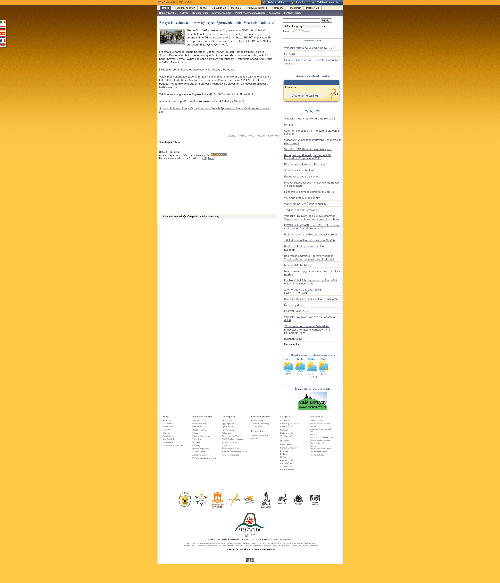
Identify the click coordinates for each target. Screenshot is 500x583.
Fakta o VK (168, 427)
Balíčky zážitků (167, 13)
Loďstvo (284, 454)
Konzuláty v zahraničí (290, 424)
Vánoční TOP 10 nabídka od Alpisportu (308, 149)
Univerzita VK (317, 416)
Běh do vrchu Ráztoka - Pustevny (304, 164)
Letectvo (284, 451)
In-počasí (312, 377)
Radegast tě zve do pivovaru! (302, 176)
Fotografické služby (201, 436)
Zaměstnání (168, 439)
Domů (165, 8)
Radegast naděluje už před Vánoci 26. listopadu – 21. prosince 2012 (307, 157)
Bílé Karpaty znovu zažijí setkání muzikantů (311, 298)
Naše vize (167, 424)
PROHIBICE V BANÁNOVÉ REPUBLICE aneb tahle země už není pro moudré (312, 227)
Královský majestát (288, 448)
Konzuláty (255, 438)
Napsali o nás (169, 436)
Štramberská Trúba (230, 449)
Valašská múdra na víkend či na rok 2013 (309, 47)
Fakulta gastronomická (320, 440)
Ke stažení (274, 13)
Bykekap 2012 (293, 338)
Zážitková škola (316, 420)
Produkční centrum (184, 8)
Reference (278, 8)
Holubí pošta (286, 445)
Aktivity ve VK (228, 420)
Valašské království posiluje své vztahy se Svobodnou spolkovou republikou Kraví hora (311, 217)
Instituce (236, 8)
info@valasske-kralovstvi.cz (280, 539)
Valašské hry (286, 466)
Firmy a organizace (259, 435)
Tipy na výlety (228, 430)
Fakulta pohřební (317, 455)
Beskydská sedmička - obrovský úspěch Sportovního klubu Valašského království (309, 257)
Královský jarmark (256, 8)
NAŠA (283, 457)
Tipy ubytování (228, 424)
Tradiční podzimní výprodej (301, 209)
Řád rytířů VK (286, 463)
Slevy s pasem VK (230, 436)
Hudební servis (199, 430)
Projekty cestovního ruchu (250, 13)
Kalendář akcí (200, 13)
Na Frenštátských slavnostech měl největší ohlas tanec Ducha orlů (310, 282)
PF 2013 (289, 53)
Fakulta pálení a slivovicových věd (321, 435)
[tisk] (204, 158)
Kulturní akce (228, 433)
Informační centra (221, 13)
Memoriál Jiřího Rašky (298, 265)
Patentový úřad (287, 460)
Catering (196, 445)
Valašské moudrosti (230, 455)
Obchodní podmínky (260, 424)
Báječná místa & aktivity (232, 439)
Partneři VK (312, 8)
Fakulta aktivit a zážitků (320, 424)
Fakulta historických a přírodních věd (320, 429)
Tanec (195, 433)
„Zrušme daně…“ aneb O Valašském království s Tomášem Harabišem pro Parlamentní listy (307, 329)
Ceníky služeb (257, 427)
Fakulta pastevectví (318, 452)
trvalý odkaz (273, 136)
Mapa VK (226, 445)
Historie (166, 433)
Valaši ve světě (287, 436)
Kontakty (167, 420)
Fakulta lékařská (317, 443)
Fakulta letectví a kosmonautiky (320, 447)
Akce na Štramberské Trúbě (234, 452)
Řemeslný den (293, 305)
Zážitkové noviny (199, 455)
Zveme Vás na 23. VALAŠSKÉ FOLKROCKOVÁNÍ (302, 291)
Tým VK (166, 430)
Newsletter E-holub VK (173, 445)
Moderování (197, 427)
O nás (203, 8)
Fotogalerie (295, 8)
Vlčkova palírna (287, 470)
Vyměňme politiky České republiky (305, 203)
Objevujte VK (219, 8)
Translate (306, 31)
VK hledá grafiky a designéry (302, 197)
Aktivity (184, 13)
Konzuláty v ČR (287, 427)
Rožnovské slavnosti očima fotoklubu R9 (309, 191)
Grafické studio (199, 424)
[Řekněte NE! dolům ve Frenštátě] (312, 409)
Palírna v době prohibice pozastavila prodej (311, 234)
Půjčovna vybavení (201, 449)
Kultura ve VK (286, 433)
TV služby (196, 439)
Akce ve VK (285, 420)
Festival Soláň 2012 (296, 310)
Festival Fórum (292, 13)
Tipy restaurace (229, 427)
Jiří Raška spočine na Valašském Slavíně (309, 240)
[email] (211, 158)
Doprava (196, 442)
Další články (291, 344)
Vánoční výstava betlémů (299, 170)
